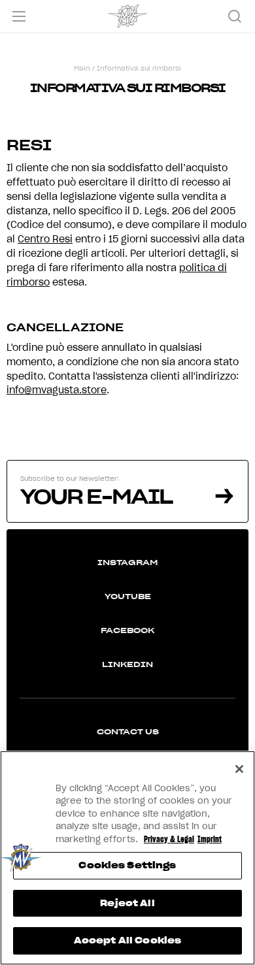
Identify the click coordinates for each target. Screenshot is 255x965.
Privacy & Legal (169, 839)
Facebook (127, 630)
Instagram (127, 562)
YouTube (128, 596)
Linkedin (127, 664)
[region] (127, 858)
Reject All (127, 903)
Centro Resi (45, 239)
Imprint (209, 839)
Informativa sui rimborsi (139, 68)
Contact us (128, 731)
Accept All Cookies (127, 940)
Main (82, 68)
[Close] (239, 769)
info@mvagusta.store (57, 390)
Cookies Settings (127, 865)
